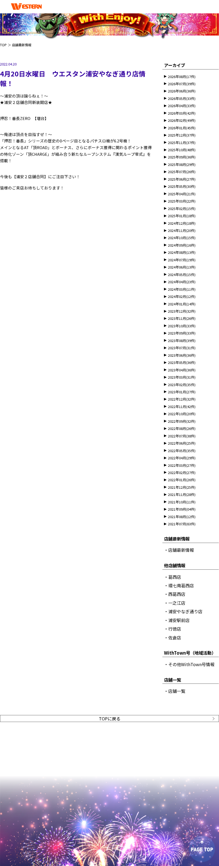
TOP (3, 44)
